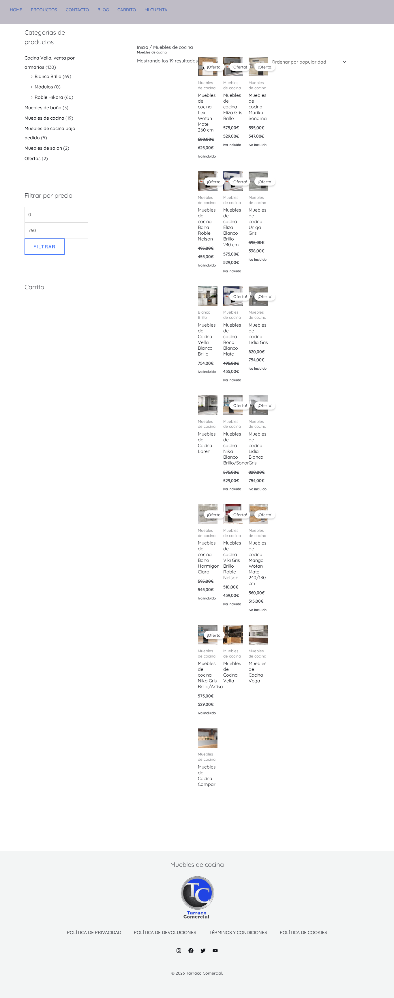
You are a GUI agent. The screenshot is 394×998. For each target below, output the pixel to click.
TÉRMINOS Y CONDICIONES (238, 932)
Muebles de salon (43, 148)
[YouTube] (215, 950)
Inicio (142, 47)
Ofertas (33, 158)
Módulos (44, 87)
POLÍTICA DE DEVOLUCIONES (165, 932)
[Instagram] (178, 950)
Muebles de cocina (44, 118)
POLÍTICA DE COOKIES (303, 932)
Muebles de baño (43, 107)
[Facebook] (191, 950)
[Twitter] (203, 950)
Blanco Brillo (48, 76)
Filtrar (44, 246)
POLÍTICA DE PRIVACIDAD (94, 932)
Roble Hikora (49, 97)
